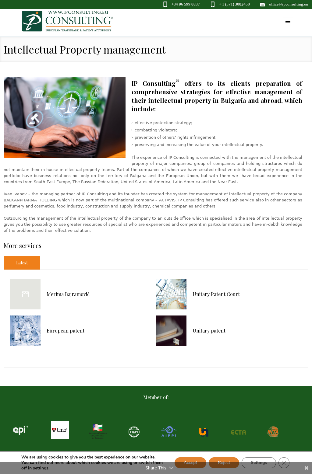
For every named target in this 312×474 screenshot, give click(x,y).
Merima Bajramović (68, 294)
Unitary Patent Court (216, 294)
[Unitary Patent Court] (171, 294)
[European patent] (25, 330)
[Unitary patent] (171, 330)
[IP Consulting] (67, 24)
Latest (22, 263)
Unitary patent (209, 330)
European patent (65, 330)
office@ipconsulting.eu (288, 4)
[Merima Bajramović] (25, 294)
